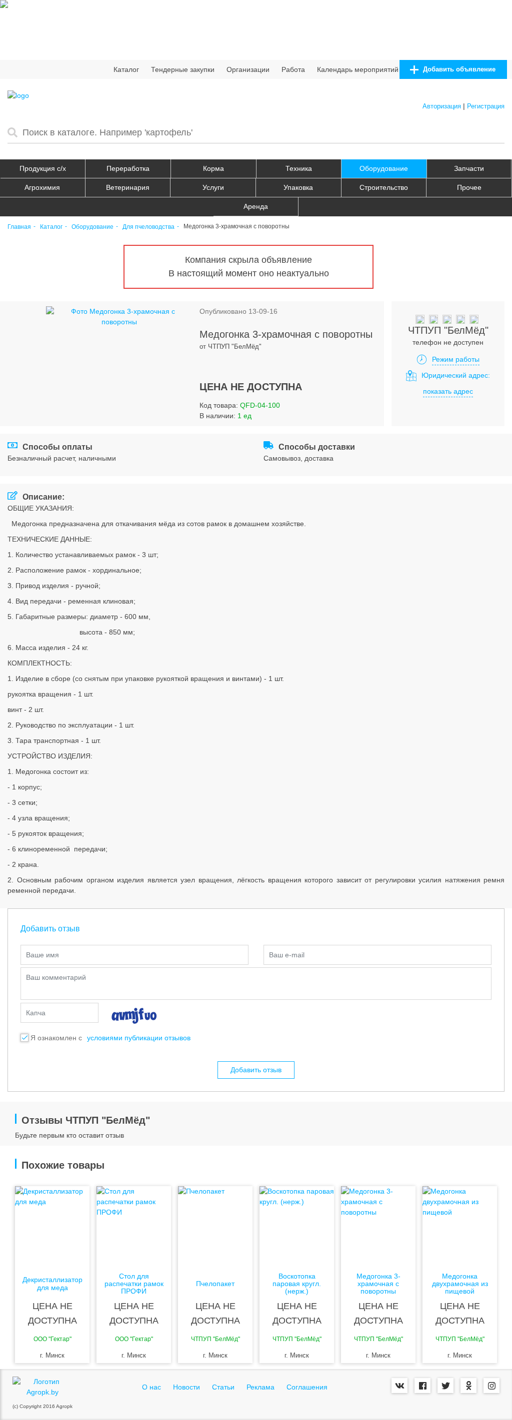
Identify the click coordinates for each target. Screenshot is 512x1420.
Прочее (469, 187)
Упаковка (298, 187)
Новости (186, 1387)
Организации (248, 69)
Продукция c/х (43, 168)
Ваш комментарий (56, 977)
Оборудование (384, 168)
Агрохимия (42, 187)
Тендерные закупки (182, 69)
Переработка (128, 168)
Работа (293, 69)
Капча (36, 1013)
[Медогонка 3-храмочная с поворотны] (378, 1226)
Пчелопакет (215, 1284)
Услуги (213, 187)
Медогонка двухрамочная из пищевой (460, 1284)
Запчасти (469, 168)
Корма (213, 168)
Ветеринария (128, 187)
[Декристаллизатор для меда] (52, 1226)
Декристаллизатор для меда (52, 1283)
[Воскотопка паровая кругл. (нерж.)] (297, 1226)
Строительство (384, 187)
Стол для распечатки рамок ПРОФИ (134, 1284)
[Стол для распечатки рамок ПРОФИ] (133, 1226)
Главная (19, 227)
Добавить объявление (458, 69)
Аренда (256, 206)
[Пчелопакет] (215, 1226)
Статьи (223, 1387)
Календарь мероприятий (357, 69)
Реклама (260, 1387)
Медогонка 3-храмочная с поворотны (378, 1284)
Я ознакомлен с (56, 1038)
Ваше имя (42, 955)
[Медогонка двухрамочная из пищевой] (459, 1226)
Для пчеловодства (148, 227)
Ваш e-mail (286, 955)
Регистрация (485, 106)
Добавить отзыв (256, 1070)
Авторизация (441, 106)
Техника (299, 168)
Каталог (126, 69)
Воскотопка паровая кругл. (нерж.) (296, 1284)
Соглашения (307, 1387)
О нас (151, 1387)
